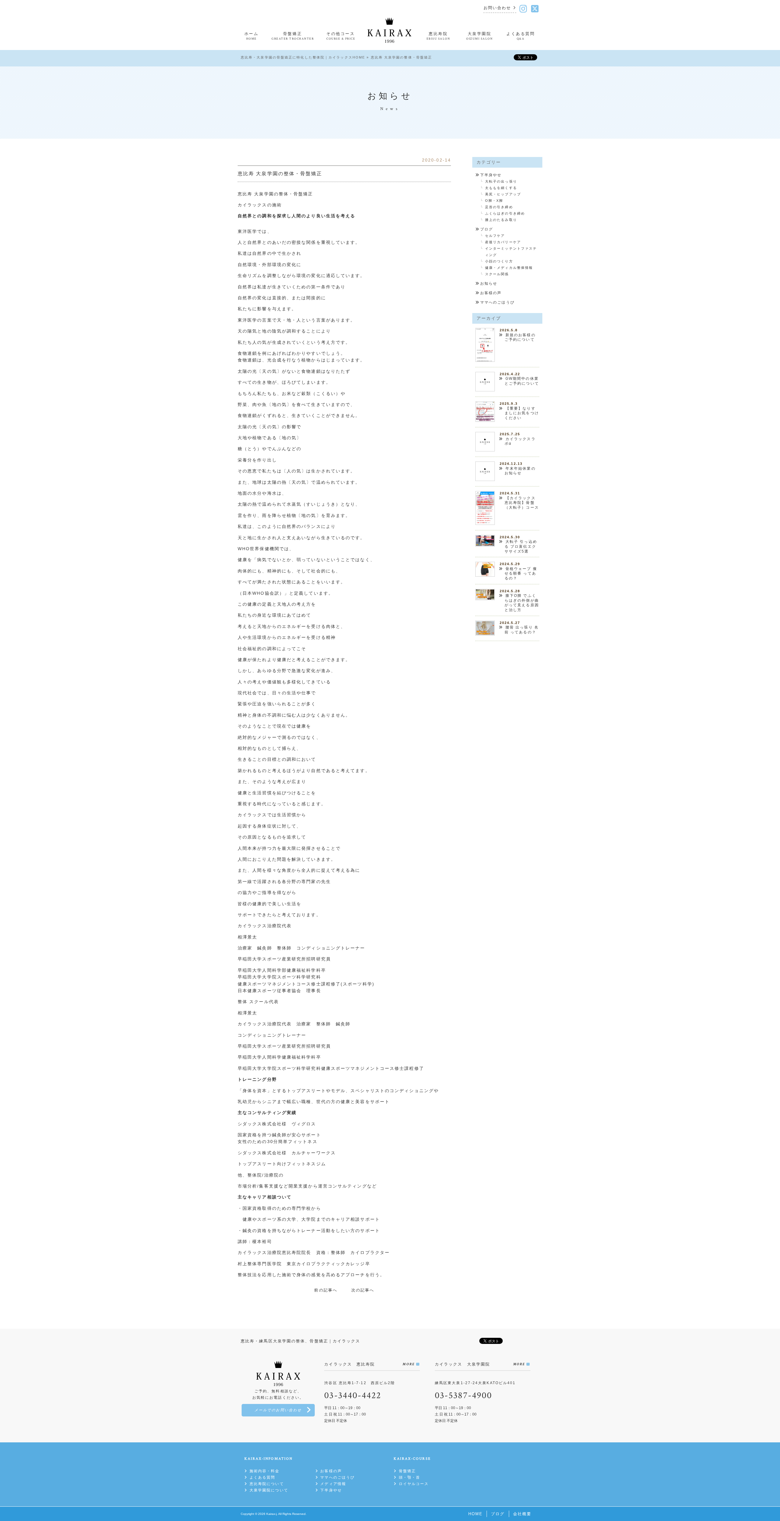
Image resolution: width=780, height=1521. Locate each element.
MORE (408, 1364)
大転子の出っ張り (501, 181)
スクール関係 (497, 274)
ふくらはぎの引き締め (505, 213)
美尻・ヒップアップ (503, 194)
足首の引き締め (499, 207)
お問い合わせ (497, 8)
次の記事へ (362, 1290)
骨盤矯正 (407, 1471)
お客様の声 (491, 293)
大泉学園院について (269, 1490)
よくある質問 (262, 1477)
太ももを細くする (501, 188)
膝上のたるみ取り (501, 220)
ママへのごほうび (497, 302)
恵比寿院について (267, 1484)
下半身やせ (491, 175)
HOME (475, 1514)
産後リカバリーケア (503, 242)
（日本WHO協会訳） (261, 593)
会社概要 (522, 1514)
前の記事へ (325, 1290)
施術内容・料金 (264, 1471)
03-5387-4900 (463, 1396)
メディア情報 (333, 1484)
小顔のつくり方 (499, 261)
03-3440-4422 (352, 1396)
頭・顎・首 (409, 1477)
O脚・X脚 (494, 200)
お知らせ (488, 283)
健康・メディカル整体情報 (509, 267)
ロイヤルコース (414, 1484)
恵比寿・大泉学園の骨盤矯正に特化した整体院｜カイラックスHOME (303, 57)
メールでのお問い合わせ (278, 1410)
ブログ (486, 229)
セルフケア (495, 235)
